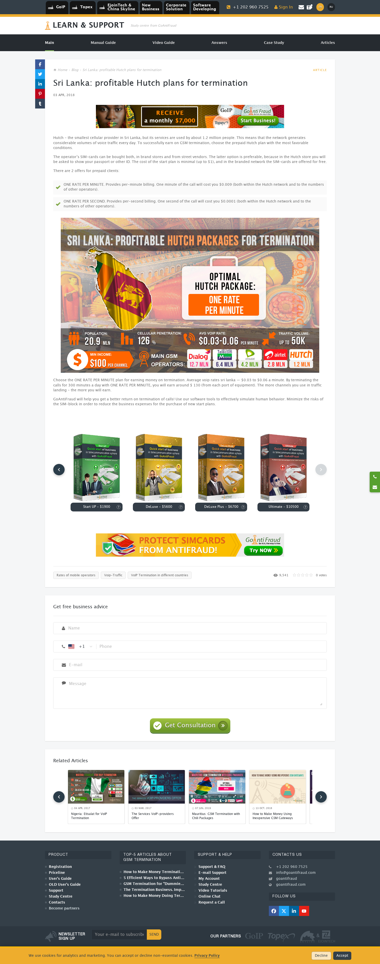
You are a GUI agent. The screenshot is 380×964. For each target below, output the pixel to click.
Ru (331, 7)
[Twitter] (284, 911)
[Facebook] (274, 911)
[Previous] (59, 469)
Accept (342, 956)
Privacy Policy (207, 955)
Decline (321, 956)
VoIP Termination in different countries (159, 575)
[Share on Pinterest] (40, 94)
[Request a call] (375, 477)
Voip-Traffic (113, 575)
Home (62, 70)
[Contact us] (375, 487)
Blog (74, 70)
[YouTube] (304, 911)
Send (154, 934)
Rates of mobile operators (76, 575)
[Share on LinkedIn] (40, 84)
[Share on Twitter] (40, 74)
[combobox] (80, 646)
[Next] (321, 797)
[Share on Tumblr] (40, 103)
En (320, 7)
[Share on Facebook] (40, 64)
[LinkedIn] (294, 911)
